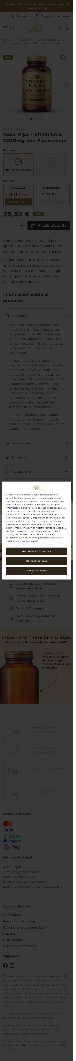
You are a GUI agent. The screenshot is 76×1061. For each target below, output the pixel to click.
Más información (29, 541)
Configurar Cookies (37, 570)
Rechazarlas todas (36, 561)
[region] (36, 530)
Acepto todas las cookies (36, 551)
